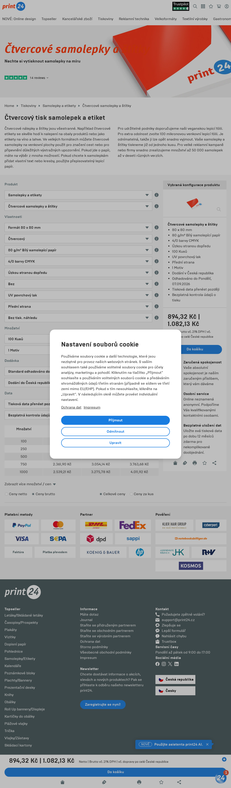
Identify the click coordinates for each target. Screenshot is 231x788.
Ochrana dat (71, 407)
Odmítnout (115, 431)
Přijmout (115, 420)
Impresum (92, 407)
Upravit (115, 443)
